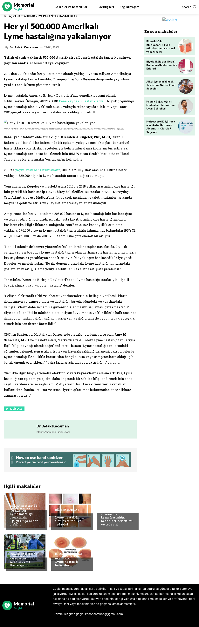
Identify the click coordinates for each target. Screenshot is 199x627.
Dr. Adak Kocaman (24, 47)
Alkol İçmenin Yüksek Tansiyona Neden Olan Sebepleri (160, 85)
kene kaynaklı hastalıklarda (81, 101)
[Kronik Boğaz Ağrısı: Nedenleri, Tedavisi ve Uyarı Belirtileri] (185, 106)
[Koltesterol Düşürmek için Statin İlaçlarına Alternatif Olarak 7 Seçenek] (185, 126)
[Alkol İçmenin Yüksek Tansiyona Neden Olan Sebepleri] (185, 86)
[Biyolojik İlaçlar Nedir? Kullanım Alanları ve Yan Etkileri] (185, 66)
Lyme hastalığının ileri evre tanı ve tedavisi (69, 520)
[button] (189, 7)
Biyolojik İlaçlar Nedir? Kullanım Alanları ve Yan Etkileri (161, 65)
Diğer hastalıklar (67, 510)
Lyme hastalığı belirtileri (66, 563)
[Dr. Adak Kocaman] (20, 429)
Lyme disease (14, 408)
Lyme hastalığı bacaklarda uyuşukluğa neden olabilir (24, 519)
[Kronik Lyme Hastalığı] (24, 551)
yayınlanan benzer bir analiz (37, 170)
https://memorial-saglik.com (53, 431)
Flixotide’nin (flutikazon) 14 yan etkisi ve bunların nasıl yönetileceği (160, 47)
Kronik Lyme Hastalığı (20, 563)
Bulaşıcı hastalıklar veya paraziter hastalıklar (40, 16)
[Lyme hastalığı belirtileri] (70, 551)
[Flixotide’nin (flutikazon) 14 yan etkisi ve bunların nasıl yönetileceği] (185, 46)
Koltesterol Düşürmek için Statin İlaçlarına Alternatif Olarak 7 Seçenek (160, 127)
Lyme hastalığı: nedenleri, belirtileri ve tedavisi (117, 520)
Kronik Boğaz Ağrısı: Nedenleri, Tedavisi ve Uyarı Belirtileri (160, 105)
